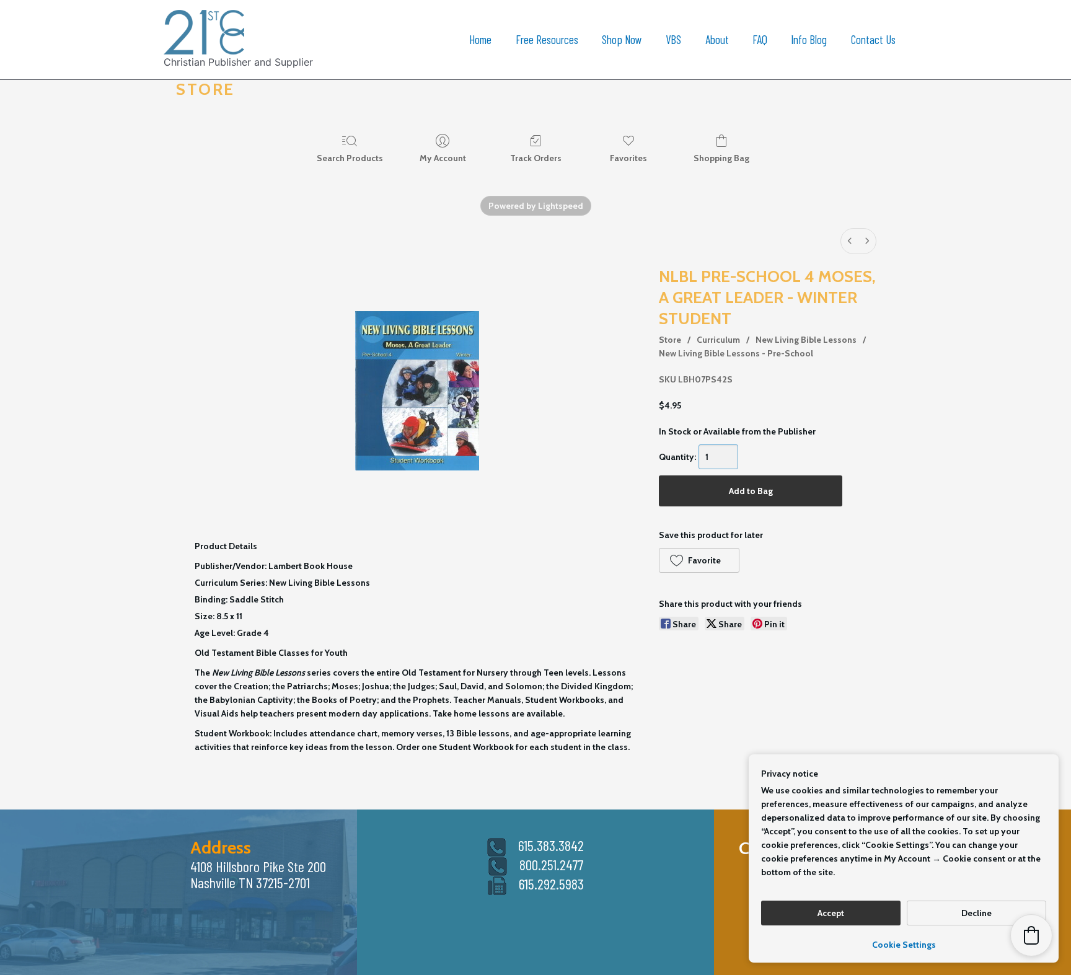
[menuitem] (849, 241)
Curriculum (718, 339)
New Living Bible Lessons (806, 339)
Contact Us (873, 39)
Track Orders (536, 158)
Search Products (350, 158)
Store (670, 339)
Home (480, 39)
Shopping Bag (721, 158)
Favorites (628, 158)
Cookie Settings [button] (904, 944)
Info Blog (809, 39)
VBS (673, 39)
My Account (443, 158)
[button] (699, 560)
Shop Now (622, 39)
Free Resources (547, 39)
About (717, 39)
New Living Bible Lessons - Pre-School (736, 353)
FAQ (759, 39)
